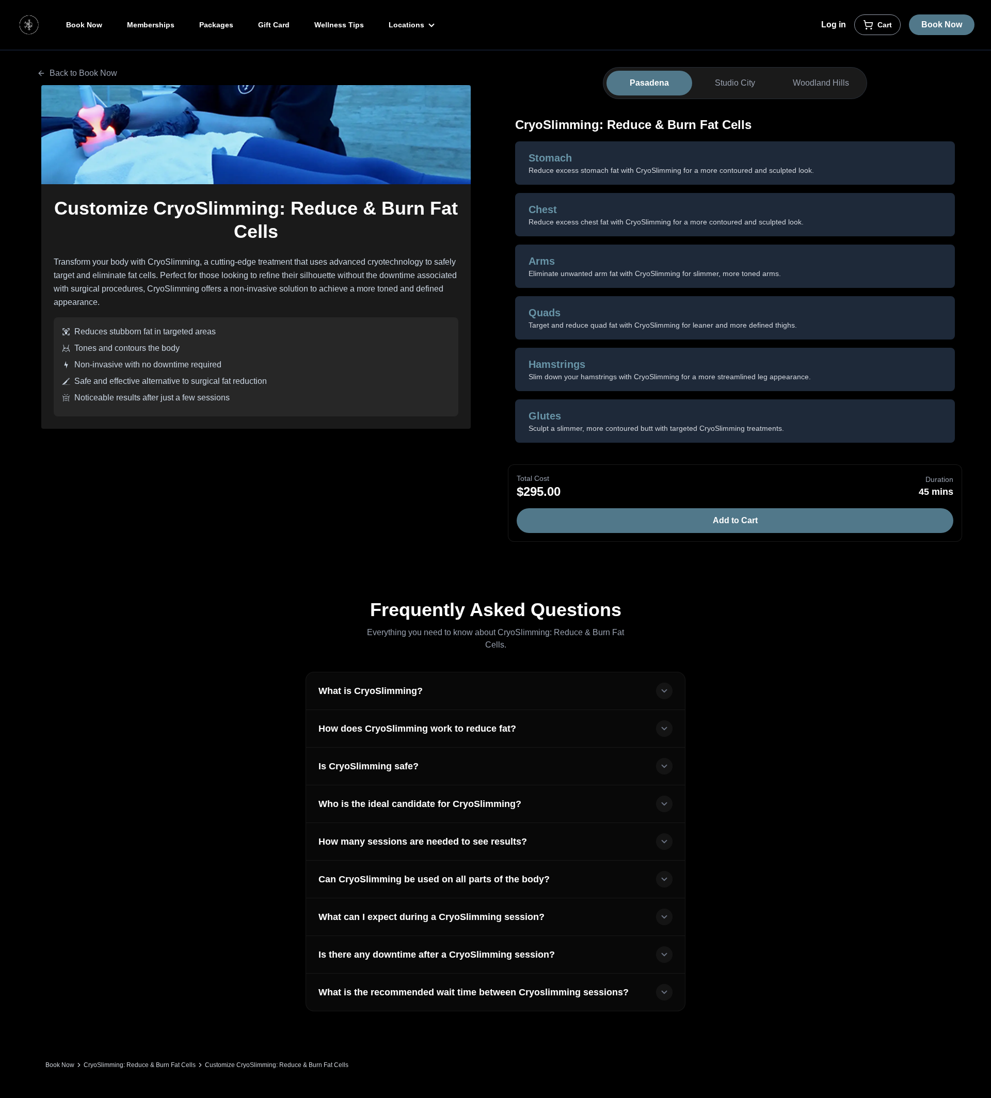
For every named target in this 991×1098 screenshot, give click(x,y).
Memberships (150, 25)
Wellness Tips (339, 25)
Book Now (84, 25)
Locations (407, 25)
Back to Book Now (83, 73)
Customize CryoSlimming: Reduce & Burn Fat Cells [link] (276, 1065)
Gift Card (274, 25)
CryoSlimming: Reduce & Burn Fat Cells (140, 1065)
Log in (833, 24)
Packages (216, 25)
